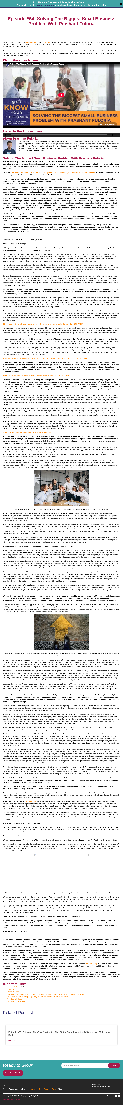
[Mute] (113, 135)
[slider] (116, 134)
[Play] (5, 135)
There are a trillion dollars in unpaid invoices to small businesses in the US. (30, 376)
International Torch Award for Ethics (43, 1089)
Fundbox (47, 42)
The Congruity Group (15, 999)
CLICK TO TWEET (76, 324)
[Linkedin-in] (116, 1096)
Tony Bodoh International (16, 1001)
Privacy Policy (18, 1099)
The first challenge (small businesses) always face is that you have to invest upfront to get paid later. (39, 358)
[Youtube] (119, 1096)
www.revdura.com (44, 5)
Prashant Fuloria (31, 42)
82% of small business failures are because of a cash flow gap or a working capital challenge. (36, 324)
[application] (61, 135)
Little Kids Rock (30, 801)
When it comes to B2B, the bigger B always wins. (20, 432)
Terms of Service (8, 1099)
